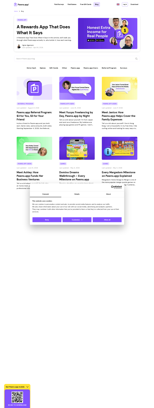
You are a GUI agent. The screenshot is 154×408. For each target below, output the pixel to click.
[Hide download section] (27, 387)
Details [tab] (77, 194)
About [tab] (108, 194)
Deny (47, 220)
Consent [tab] (45, 194)
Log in (125, 4)
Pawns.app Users (91, 68)
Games (43, 68)
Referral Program (109, 68)
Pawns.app (75, 68)
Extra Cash (31, 68)
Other (64, 68)
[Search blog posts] (136, 59)
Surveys (123, 68)
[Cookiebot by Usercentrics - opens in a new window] (113, 187)
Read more (18, 17)
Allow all (107, 220)
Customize (76, 220)
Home (16, 11)
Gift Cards (53, 68)
